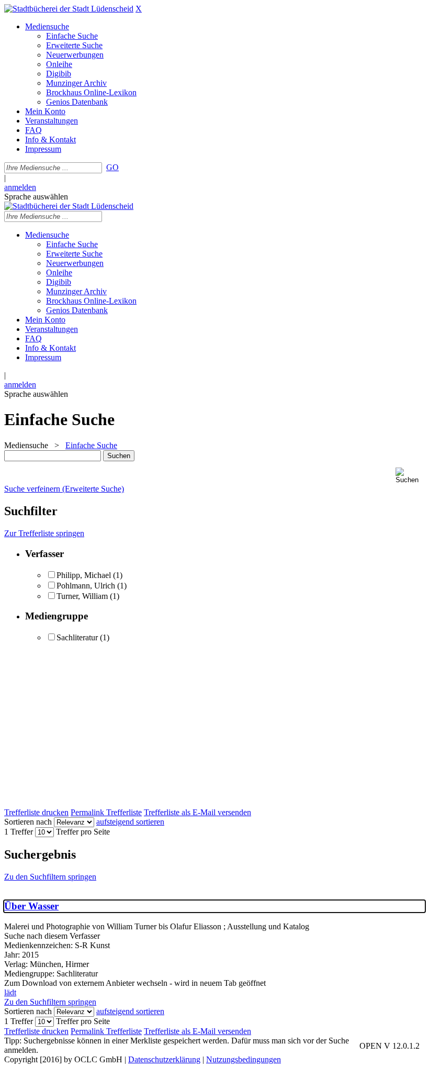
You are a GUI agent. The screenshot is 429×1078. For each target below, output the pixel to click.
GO (112, 167)
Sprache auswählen (36, 196)
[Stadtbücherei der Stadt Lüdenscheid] (68, 8)
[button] (410, 476)
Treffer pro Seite (83, 831)
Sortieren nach (28, 821)
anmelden (20, 187)
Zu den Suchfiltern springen (50, 876)
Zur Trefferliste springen (44, 533)
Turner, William (83, 596)
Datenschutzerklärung (164, 1059)
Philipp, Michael (85, 575)
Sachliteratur (77, 637)
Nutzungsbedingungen (243, 1059)
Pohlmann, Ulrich (86, 585)
